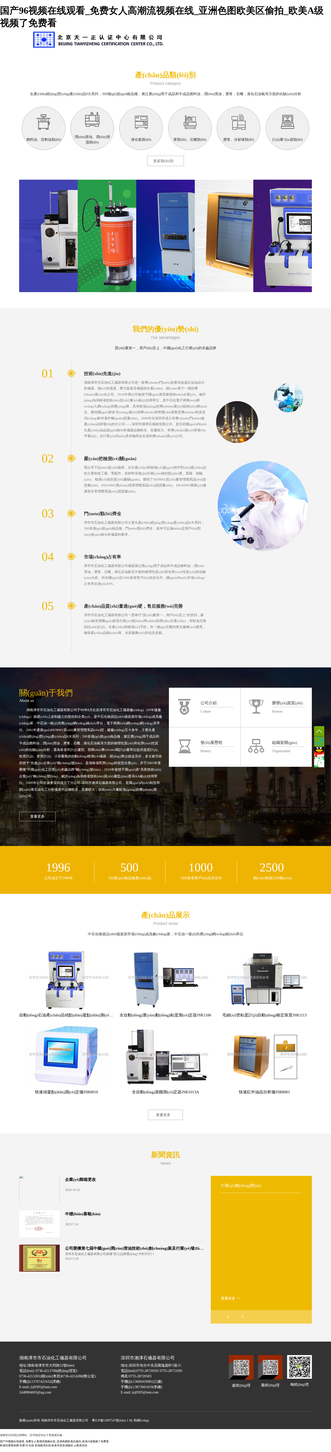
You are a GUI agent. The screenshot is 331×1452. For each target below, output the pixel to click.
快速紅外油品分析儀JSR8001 (264, 1092)
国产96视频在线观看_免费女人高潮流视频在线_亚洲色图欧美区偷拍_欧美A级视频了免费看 (54, 1441)
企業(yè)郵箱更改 (80, 1179)
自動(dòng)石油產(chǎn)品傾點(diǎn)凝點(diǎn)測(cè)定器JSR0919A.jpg (81, 1015)
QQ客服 (319, 752)
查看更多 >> (230, 1298)
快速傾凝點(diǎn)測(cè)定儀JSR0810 (66, 1092)
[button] (242, 1317)
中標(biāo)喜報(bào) (82, 1214)
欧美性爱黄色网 (9, 1445)
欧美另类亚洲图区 (62, 1445)
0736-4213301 (319, 741)
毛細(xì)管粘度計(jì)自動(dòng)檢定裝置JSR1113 (264, 1015)
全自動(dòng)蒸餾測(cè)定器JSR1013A (165, 1092)
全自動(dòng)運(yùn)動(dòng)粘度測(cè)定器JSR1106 (165, 1015)
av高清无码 (80, 1445)
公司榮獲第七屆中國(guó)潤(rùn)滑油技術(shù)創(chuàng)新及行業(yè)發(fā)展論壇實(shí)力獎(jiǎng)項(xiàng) (163, 1248)
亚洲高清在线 (43, 1445)
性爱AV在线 (27, 1445)
